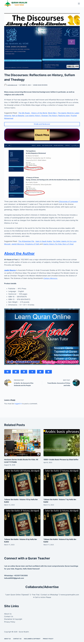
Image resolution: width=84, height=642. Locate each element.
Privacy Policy (9, 622)
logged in (18, 404)
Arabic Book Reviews (40, 85)
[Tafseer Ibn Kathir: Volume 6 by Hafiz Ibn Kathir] (62, 522)
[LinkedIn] (24, 372)
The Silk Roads (24, 113)
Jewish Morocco (17, 244)
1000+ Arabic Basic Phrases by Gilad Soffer (61, 459)
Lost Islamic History (32, 116)
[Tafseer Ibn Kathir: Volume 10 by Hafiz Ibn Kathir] (22, 482)
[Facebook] (7, 372)
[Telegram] (32, 372)
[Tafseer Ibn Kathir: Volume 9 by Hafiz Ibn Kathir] (22, 522)
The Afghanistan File (26, 241)
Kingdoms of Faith (32, 244)
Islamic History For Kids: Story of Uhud (58, 244)
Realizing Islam (64, 116)
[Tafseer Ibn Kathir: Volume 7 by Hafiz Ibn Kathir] (62, 482)
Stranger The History (49, 116)
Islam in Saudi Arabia (44, 241)
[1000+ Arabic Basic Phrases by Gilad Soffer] (62, 442)
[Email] (48, 372)
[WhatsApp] (40, 372)
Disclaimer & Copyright (13, 619)
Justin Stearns (10, 270)
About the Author (19, 253)
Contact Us (8, 616)
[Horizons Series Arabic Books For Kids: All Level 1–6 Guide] (22, 442)
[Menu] (79, 3)
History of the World (39, 113)
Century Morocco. (51, 278)
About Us (7, 614)
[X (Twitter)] (15, 372)
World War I (52, 113)
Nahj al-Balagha (18, 116)
